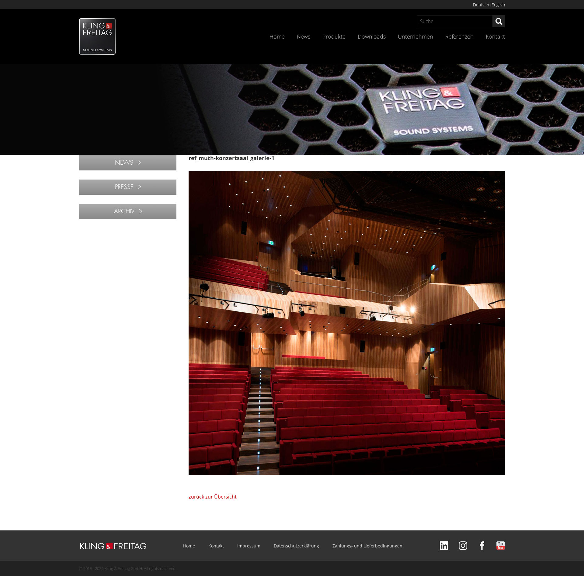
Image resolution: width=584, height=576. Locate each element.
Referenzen (459, 36)
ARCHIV (124, 211)
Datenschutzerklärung (296, 546)
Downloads (372, 36)
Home (277, 36)
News (303, 36)
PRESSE (124, 187)
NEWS (124, 162)
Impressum (248, 546)
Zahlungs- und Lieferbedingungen (367, 546)
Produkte (334, 36)
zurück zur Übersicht (213, 496)
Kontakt (495, 36)
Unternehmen (415, 36)
